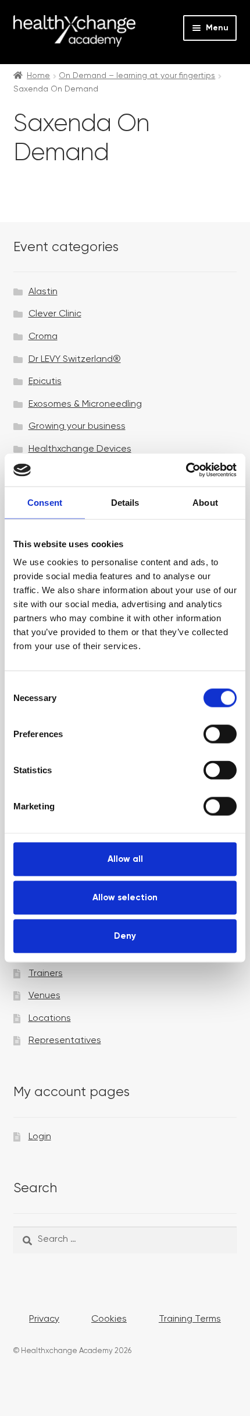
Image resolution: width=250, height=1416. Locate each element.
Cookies (109, 1319)
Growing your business (77, 426)
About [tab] (205, 502)
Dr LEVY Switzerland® (74, 359)
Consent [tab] (44, 502)
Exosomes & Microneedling (85, 404)
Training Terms (190, 1319)
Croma (43, 336)
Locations (49, 1018)
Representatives (64, 1040)
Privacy (44, 1319)
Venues (44, 996)
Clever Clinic (54, 314)
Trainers (45, 973)
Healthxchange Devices (79, 449)
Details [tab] (125, 502)
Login (39, 1137)
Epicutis (45, 381)
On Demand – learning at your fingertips (137, 76)
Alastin (43, 292)
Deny (125, 935)
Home (38, 76)
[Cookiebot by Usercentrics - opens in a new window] (186, 470)
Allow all (125, 859)
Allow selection (125, 897)
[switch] (220, 734)
